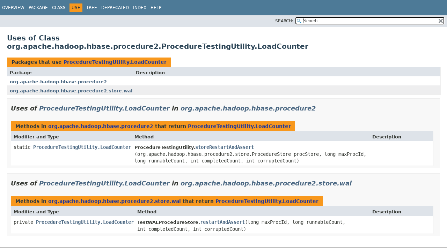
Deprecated (115, 7)
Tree (91, 7)
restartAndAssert (222, 222)
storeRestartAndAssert (224, 147)
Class (59, 7)
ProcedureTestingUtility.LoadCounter (115, 62)
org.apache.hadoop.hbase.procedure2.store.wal (71, 90)
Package (38, 7)
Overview (13, 7)
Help (156, 7)
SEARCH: (284, 20)
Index (139, 7)
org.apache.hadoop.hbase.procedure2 (58, 81)
